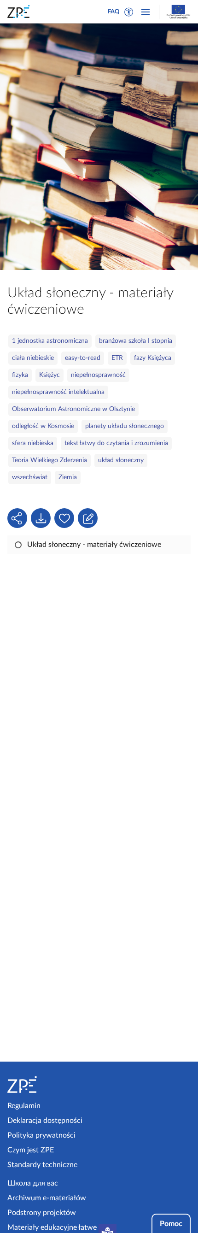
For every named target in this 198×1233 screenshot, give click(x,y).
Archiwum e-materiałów (46, 1198)
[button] (129, 12)
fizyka (20, 375)
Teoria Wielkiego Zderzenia (49, 460)
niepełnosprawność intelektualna (58, 392)
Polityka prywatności (41, 1135)
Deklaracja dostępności (44, 1120)
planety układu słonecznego (124, 426)
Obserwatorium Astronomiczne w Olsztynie (73, 409)
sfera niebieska (32, 443)
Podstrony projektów (41, 1212)
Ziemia (67, 477)
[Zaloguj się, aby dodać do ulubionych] (64, 518)
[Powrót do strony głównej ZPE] (20, 11)
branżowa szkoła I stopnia (135, 341)
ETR (117, 358)
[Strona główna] (51, 1084)
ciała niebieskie (33, 358)
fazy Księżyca (152, 358)
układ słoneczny (121, 460)
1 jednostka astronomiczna (50, 341)
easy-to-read (82, 358)
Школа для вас (32, 1183)
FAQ (114, 12)
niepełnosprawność (98, 375)
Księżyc (49, 375)
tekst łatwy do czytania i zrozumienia (116, 443)
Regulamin (24, 1106)
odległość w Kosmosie (43, 426)
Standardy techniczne (42, 1164)
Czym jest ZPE (30, 1150)
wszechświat (29, 477)
